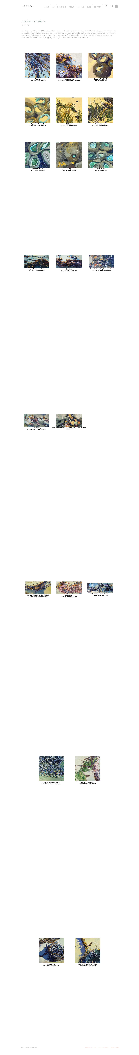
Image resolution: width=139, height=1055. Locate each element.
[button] (116, 6)
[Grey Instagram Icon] (106, 5)
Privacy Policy (115, 1047)
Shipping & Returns (90, 1047)
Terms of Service (103, 1047)
